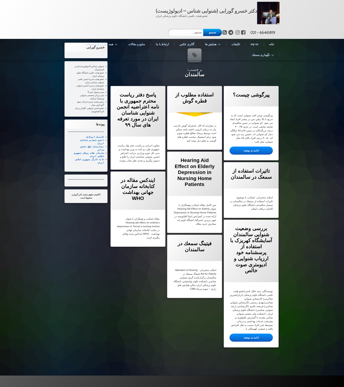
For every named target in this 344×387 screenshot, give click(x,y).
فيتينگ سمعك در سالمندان (194, 246)
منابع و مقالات (136, 44)
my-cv (254, 44)
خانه (271, 44)
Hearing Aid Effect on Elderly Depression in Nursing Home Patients (194, 172)
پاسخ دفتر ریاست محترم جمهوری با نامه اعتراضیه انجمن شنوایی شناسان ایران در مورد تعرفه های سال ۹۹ (138, 110)
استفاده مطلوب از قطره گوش (194, 98)
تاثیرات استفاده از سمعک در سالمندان (251, 174)
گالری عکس (187, 44)
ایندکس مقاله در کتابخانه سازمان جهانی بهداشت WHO (138, 189)
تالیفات (235, 44)
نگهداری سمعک (261, 55)
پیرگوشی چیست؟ (251, 94)
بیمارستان (97, 146)
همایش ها (210, 44)
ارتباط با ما (162, 44)
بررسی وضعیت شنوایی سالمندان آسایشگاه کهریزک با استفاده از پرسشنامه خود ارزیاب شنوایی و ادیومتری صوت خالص (251, 249)
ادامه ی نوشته (244, 150)
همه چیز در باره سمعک (99, 44)
